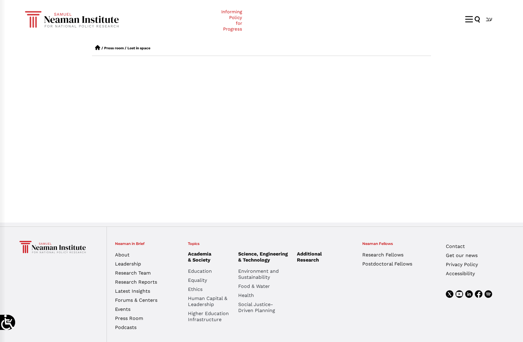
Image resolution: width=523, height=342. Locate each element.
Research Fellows (382, 255)
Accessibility (460, 273)
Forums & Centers (136, 300)
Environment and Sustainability (258, 274)
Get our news (462, 255)
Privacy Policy (462, 264)
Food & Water (254, 286)
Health (246, 295)
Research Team (133, 273)
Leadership (128, 264)
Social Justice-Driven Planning (256, 307)
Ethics (195, 289)
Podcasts (126, 327)
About (122, 255)
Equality (197, 280)
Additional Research (309, 257)
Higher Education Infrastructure (208, 316)
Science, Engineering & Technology (263, 257)
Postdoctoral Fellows (387, 264)
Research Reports (136, 282)
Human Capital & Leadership (207, 301)
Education (200, 271)
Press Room (129, 318)
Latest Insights (132, 291)
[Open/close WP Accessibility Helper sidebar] (7, 322)
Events (122, 309)
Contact (455, 246)
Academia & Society (199, 257)
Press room (114, 48)
